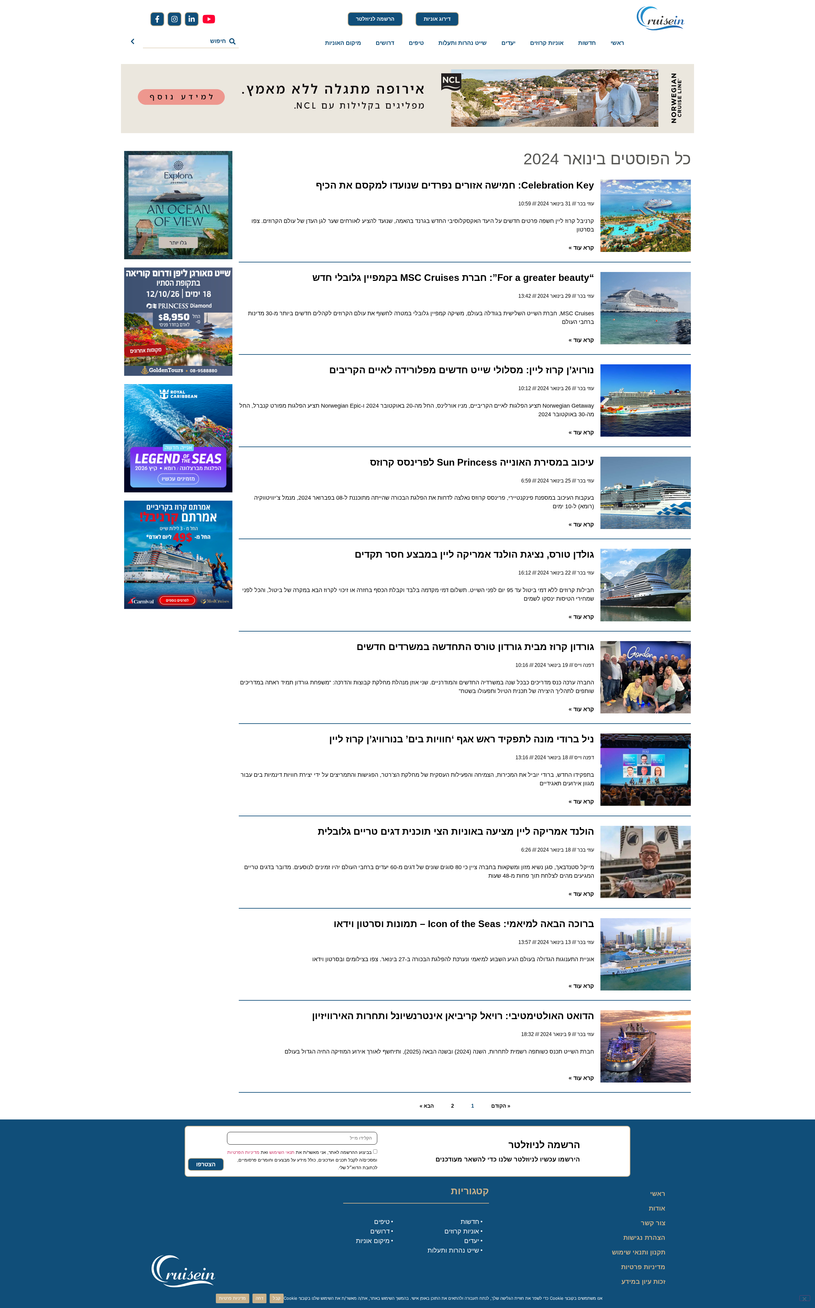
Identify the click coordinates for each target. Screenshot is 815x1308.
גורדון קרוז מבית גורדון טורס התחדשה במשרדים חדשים (475, 646)
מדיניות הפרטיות (243, 1152)
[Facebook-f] (157, 19)
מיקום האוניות (343, 43)
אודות (657, 1208)
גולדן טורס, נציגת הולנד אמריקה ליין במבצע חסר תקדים (474, 554)
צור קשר (653, 1222)
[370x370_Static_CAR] (178, 257)
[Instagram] (174, 19)
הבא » (427, 1106)
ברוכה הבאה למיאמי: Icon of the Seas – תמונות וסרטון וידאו (464, 923)
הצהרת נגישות (644, 1237)
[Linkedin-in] (192, 19)
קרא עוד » (581, 248)
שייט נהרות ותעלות (462, 43)
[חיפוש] (133, 41)
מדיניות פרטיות (643, 1266)
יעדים (508, 43)
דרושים (385, 43)
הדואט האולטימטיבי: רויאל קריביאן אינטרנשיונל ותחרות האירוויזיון (453, 1016)
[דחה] (804, 1298)
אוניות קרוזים (546, 43)
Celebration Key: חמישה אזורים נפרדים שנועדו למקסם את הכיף (455, 185)
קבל (276, 1298)
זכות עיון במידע (643, 1281)
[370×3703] (178, 374)
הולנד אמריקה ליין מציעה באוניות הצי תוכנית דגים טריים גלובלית (456, 831)
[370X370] (178, 490)
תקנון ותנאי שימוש (638, 1252)
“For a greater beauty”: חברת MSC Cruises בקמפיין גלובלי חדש (453, 277)
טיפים (416, 43)
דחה (260, 1298)
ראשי (617, 43)
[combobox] (191, 41)
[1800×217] (407, 131)
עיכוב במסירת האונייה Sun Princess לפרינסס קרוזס (482, 462)
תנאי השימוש (281, 1152)
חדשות (587, 43)
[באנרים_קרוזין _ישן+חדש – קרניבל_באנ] (178, 607)
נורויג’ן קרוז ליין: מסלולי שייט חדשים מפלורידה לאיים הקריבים (461, 370)
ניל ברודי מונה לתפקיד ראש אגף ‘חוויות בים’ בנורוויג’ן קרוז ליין (461, 739)
